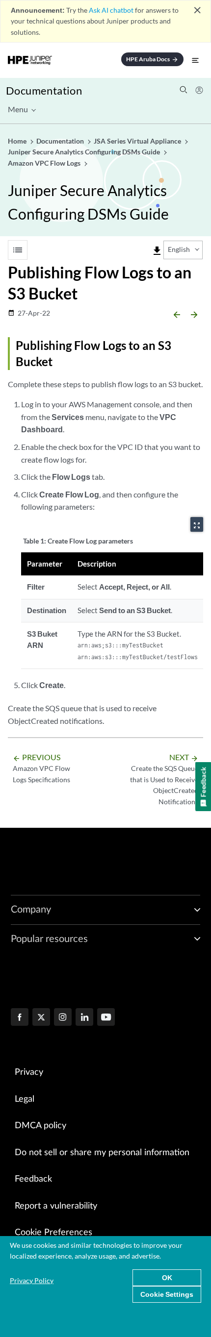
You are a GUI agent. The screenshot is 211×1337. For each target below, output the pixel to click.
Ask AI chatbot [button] (111, 10)
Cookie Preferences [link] (53, 1232)
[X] (41, 1018)
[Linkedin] (84, 1018)
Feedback (33, 1179)
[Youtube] (106, 1018)
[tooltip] (157, 251)
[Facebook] (19, 1018)
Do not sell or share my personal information (102, 1152)
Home (18, 141)
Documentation (44, 90)
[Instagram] (63, 1018)
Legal (24, 1099)
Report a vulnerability (56, 1206)
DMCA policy (40, 1125)
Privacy (29, 1072)
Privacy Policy (31, 1280)
